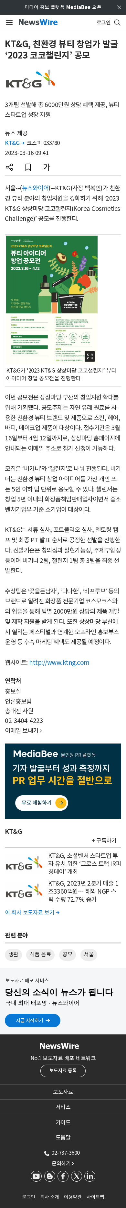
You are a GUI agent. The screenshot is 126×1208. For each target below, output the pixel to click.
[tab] (63, 1092)
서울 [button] (89, 954)
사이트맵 (95, 1197)
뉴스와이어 (35, 188)
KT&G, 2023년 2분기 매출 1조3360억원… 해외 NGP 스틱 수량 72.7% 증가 (83, 891)
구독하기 (106, 840)
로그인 (28, 1197)
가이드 (63, 1122)
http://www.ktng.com (59, 662)
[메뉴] (8, 22)
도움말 (63, 1137)
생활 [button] (13, 954)
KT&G (14, 143)
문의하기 (63, 1163)
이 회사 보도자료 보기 (32, 912)
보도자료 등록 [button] (63, 1071)
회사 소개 (49, 1197)
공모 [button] (67, 954)
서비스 (63, 1107)
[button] (9, 167)
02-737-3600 (65, 1152)
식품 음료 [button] (40, 954)
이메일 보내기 (23, 731)
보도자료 (63, 1091)
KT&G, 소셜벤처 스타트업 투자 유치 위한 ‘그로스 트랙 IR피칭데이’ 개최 (84, 863)
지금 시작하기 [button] (29, 1020)
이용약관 (72, 1197)
